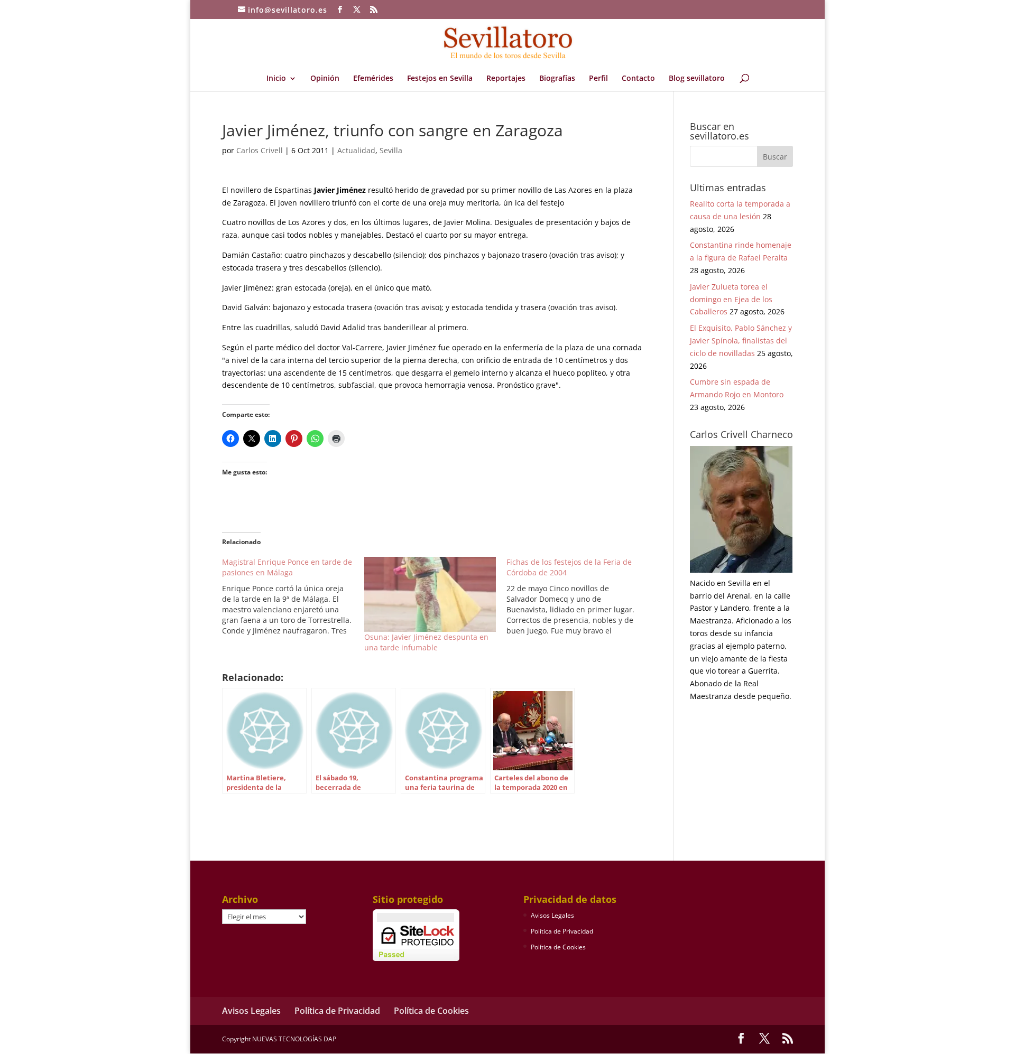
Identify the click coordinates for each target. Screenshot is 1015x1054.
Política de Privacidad (562, 931)
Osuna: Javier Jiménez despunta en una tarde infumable (426, 642)
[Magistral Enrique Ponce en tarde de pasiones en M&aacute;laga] (293, 596)
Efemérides (373, 78)
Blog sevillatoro (697, 78)
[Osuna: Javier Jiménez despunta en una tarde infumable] (430, 594)
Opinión (324, 78)
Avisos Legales (552, 915)
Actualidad (356, 150)
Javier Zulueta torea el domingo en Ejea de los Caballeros (731, 299)
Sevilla (391, 150)
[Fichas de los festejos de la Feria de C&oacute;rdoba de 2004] (577, 596)
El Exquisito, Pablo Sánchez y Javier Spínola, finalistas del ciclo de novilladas (741, 340)
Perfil (598, 78)
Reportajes (505, 78)
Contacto (638, 78)
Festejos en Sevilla (440, 78)
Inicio (276, 78)
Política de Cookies (558, 947)
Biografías (557, 78)
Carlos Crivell (259, 150)
